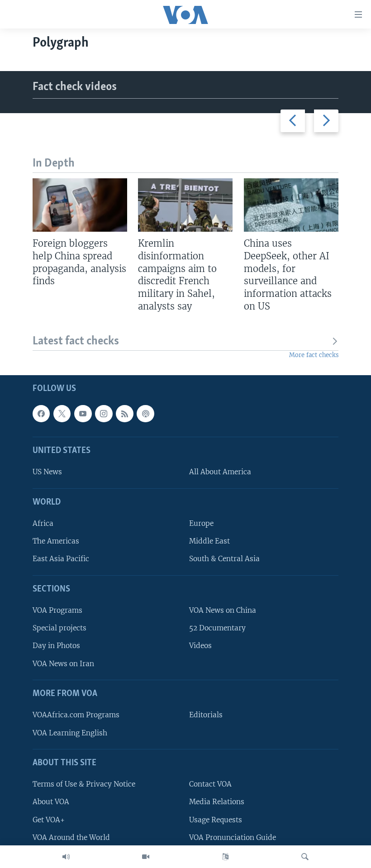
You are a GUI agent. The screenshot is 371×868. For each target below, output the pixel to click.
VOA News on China (222, 610)
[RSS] (124, 413)
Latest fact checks (76, 341)
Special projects (59, 628)
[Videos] (145, 856)
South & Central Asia (224, 558)
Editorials (206, 715)
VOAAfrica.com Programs (76, 715)
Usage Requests (215, 819)
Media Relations (216, 801)
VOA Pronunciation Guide (232, 837)
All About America (220, 471)
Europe (201, 523)
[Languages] (225, 856)
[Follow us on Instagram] (103, 413)
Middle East (209, 541)
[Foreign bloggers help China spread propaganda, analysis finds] (80, 205)
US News (47, 471)
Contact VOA (210, 784)
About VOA (51, 801)
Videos (200, 645)
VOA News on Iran (63, 663)
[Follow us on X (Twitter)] (62, 413)
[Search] (305, 856)
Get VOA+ (49, 819)
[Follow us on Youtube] (82, 413)
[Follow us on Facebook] (41, 413)
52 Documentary (217, 628)
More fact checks (313, 355)
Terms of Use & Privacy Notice (84, 784)
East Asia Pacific (61, 558)
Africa (43, 523)
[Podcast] (145, 413)
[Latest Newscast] (66, 856)
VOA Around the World (71, 837)
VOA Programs (57, 610)
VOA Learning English (70, 732)
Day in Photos (56, 645)
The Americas (56, 541)
